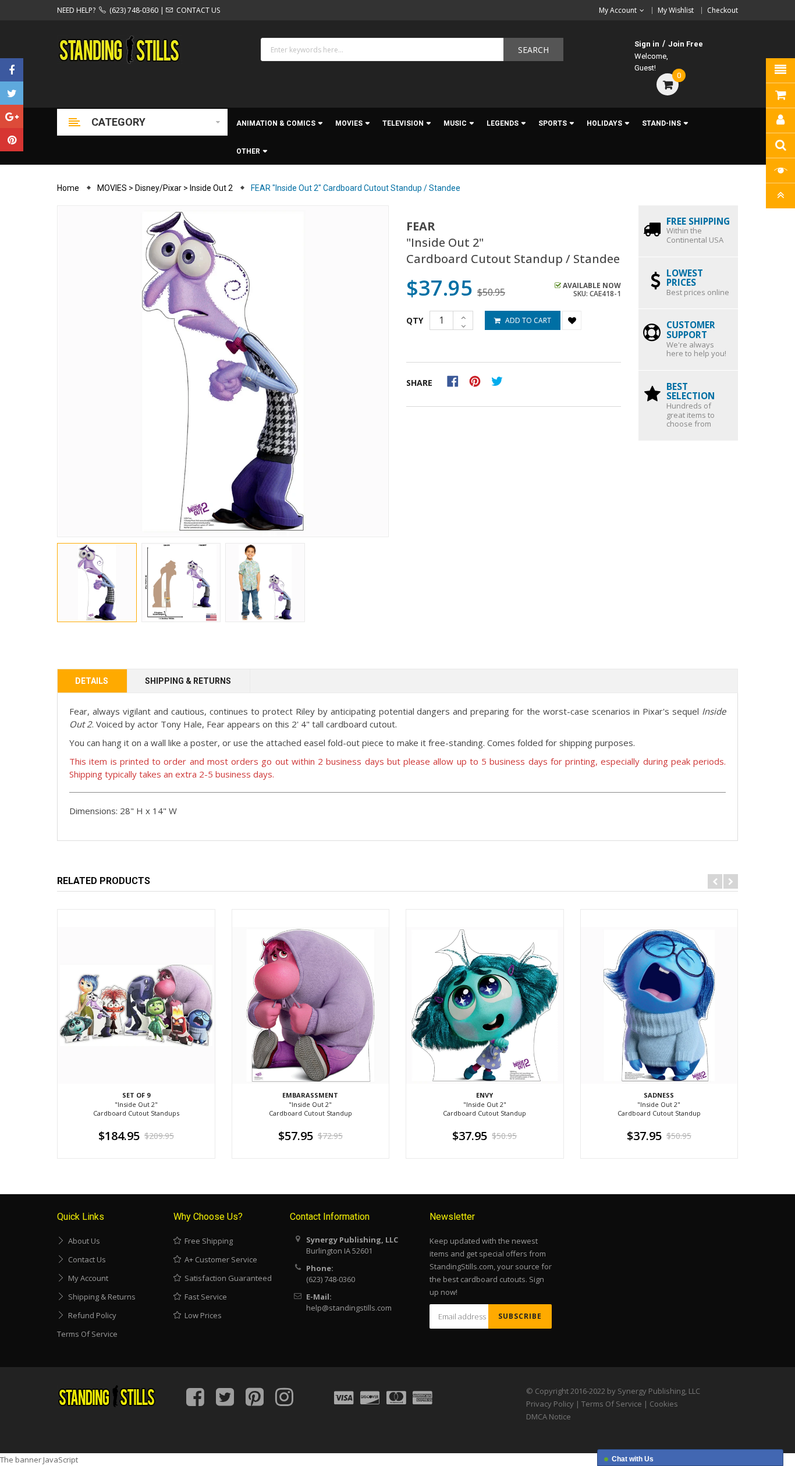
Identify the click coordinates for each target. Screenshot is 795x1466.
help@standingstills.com (349, 1307)
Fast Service (204, 1296)
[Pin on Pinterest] (478, 380)
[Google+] (11, 116)
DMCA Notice (548, 1416)
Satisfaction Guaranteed (226, 1278)
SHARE (419, 382)
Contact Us (85, 1259)
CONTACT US (196, 10)
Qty (414, 320)
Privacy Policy (550, 1403)
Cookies (664, 1403)
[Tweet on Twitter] (500, 380)
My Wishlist (676, 10)
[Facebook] (11, 69)
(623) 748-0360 (132, 10)
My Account (86, 1278)
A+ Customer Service (219, 1259)
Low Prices (201, 1315)
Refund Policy (90, 1315)
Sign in (646, 44)
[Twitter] (11, 93)
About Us (82, 1241)
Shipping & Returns (188, 681)
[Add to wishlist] (571, 320)
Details (91, 681)
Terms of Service (87, 1334)
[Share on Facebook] (456, 380)
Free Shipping (207, 1241)
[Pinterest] (11, 139)
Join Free (685, 44)
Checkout (722, 10)
